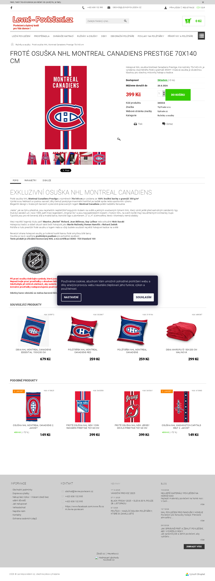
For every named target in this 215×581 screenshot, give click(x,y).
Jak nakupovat (20, 504)
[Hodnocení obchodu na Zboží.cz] (107, 559)
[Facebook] (12, 7)
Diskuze (47, 180)
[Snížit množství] (163, 95)
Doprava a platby (21, 493)
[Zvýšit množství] (163, 92)
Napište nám (19, 511)
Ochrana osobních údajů (25, 518)
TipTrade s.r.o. (164, 107)
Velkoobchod (19, 507)
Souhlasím (143, 297)
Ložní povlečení (21, 36)
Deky (104, 36)
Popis (15, 180)
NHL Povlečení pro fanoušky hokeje (182, 512)
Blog (164, 483)
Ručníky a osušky (87, 36)
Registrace (188, 8)
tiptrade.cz (163, 111)
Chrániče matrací (63, 36)
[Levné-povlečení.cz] (43, 22)
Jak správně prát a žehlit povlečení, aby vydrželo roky (182, 530)
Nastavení (71, 297)
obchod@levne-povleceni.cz (79, 491)
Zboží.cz (101, 553)
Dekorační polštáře (122, 36)
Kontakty (17, 515)
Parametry (31, 180)
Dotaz (169, 124)
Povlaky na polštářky (151, 36)
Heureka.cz (112, 553)
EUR (203, 8)
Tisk (140, 124)
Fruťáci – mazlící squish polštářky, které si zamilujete (131, 512)
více (202, 504)
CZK (199, 7)
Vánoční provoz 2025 (123, 493)
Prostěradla (42, 36)
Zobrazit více (194, 546)
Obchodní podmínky (22, 489)
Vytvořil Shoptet (197, 574)
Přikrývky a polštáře (180, 36)
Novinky (115, 483)
